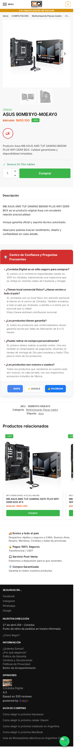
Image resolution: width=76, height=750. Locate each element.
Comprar (45, 173)
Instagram (9, 600)
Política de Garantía (14, 656)
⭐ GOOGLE (34, 388)
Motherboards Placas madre (47, 16)
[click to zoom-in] (36, 53)
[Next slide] (65, 54)
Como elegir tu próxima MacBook (23, 732)
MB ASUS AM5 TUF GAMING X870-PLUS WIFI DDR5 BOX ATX (32, 500)
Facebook (9, 596)
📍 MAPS (15, 388)
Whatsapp (9, 605)
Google (7, 610)
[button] (67, 4)
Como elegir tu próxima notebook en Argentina (31, 726)
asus (41, 413)
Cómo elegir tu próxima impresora (23, 714)
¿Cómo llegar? (11, 635)
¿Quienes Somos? (13, 648)
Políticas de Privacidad (16, 664)
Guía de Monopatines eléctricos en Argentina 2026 (33, 738)
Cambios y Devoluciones (17, 660)
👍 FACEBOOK (55, 388)
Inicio (5, 16)
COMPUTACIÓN (20, 16)
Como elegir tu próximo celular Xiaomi (25, 720)
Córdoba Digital (13, 688)
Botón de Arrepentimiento (19, 667)
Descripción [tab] (11, 195)
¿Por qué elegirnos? (14, 652)
